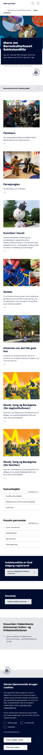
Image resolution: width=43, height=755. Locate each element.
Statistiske (11, 727)
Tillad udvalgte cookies (15, 740)
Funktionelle (29, 723)
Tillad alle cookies (13, 747)
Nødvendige (12, 723)
